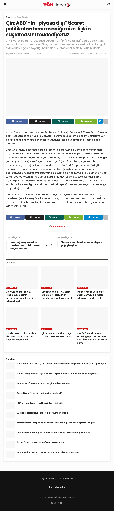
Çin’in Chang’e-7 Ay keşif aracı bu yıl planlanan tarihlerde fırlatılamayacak (56, 295)
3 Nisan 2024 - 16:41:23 (33, 53)
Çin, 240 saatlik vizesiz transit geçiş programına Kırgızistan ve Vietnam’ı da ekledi (92, 338)
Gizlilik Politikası (65, 478)
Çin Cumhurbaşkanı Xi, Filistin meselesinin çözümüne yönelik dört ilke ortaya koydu (21, 296)
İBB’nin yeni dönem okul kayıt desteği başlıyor (41, 403)
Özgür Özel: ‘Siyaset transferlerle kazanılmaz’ (41, 442)
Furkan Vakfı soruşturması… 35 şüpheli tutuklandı (43, 383)
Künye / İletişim (47, 478)
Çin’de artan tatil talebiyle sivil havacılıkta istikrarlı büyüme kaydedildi (21, 336)
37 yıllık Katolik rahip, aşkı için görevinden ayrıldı (42, 412)
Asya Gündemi (23, 17)
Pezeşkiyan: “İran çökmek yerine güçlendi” (39, 393)
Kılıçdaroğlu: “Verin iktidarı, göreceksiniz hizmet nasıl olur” (48, 452)
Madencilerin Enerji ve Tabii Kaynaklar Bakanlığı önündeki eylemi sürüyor (56, 422)
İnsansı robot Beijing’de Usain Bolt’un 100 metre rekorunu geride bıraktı (90, 295)
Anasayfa (10, 17)
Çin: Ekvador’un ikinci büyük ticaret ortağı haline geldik (57, 335)
